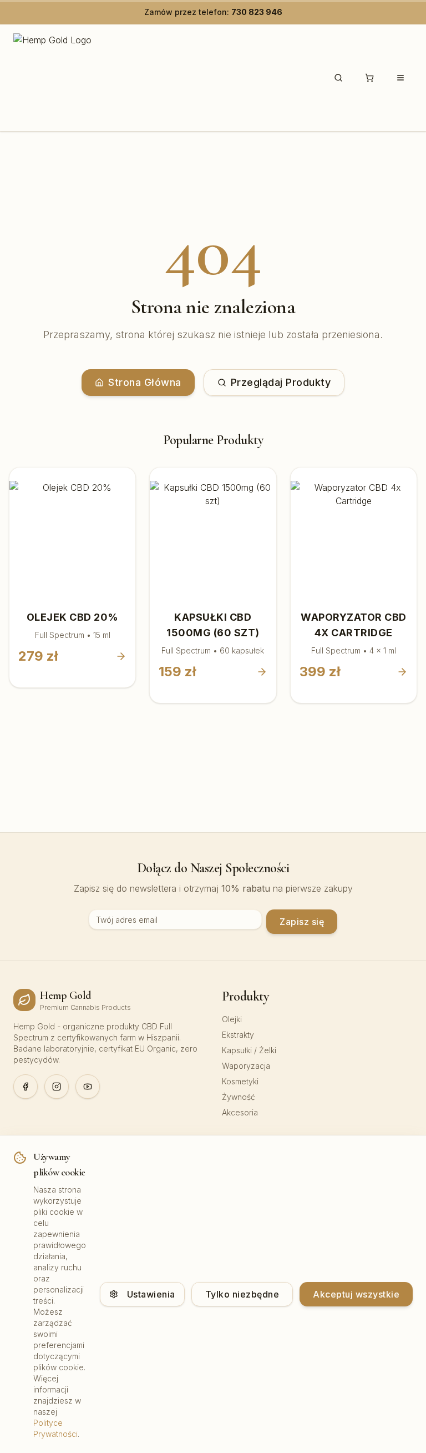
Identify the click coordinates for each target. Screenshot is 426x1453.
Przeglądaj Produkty (281, 382)
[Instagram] (56, 1086)
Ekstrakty (238, 1034)
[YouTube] (87, 1086)
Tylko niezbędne (242, 1294)
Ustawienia (151, 1294)
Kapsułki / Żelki (249, 1050)
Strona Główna (144, 382)
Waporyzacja (246, 1065)
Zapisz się (302, 921)
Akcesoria (240, 1112)
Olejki (232, 1019)
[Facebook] (25, 1086)
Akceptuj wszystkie (356, 1294)
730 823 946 (256, 12)
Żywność (238, 1097)
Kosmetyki (240, 1081)
